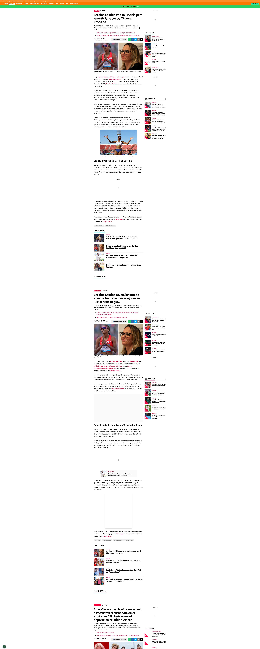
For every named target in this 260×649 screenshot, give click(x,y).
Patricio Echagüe (101, 638)
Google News (107, 222)
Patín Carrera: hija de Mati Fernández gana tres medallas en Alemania (117, 35)
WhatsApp (119, 219)
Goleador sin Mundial (56, 1)
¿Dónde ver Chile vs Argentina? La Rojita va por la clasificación (115, 33)
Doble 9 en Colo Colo (25, 1)
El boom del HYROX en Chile (105, 632)
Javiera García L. (101, 38)
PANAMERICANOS (34, 3)
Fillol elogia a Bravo (46, 1)
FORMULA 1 (51, 3)
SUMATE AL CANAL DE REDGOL (129, 6)
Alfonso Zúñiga (100, 320)
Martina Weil (134, 361)
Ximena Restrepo (115, 79)
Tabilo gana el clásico (35, 1)
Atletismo (97, 540)
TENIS (26, 3)
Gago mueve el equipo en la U (14, 1)
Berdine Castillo (111, 84)
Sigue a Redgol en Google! (120, 39)
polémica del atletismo (107, 77)
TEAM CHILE (44, 3)
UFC (67, 3)
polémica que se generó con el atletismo (108, 366)
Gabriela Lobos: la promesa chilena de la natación (111, 317)
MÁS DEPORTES (74, 3)
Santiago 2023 (123, 77)
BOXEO (62, 3)
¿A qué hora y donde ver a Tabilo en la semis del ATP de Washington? (117, 635)
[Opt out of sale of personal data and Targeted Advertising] (4, 646)
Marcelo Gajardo (118, 388)
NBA (57, 3)
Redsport (104, 10)
